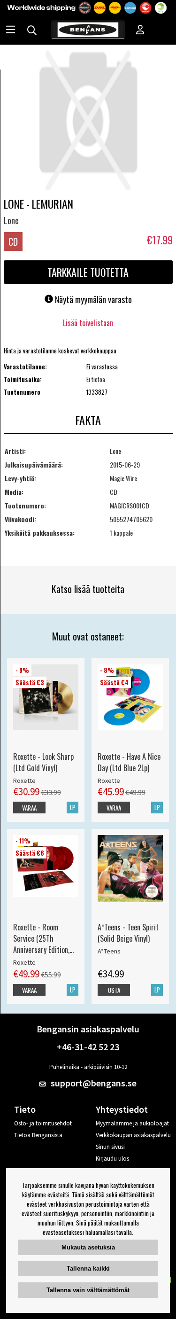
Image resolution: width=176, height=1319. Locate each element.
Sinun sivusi (110, 1147)
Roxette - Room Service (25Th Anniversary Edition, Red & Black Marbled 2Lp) (43, 938)
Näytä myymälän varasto (92, 299)
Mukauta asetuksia (88, 1247)
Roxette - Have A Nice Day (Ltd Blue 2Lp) (129, 762)
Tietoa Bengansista (38, 1135)
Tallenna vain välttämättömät (88, 1290)
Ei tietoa (95, 379)
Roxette (24, 780)
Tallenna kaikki (88, 1268)
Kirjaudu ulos (112, 1159)
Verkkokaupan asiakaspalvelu (133, 1135)
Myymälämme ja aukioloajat (132, 1123)
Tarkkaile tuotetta (88, 272)
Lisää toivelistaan (88, 322)
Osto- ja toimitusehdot (43, 1123)
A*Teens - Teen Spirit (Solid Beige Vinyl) (128, 932)
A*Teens (109, 951)
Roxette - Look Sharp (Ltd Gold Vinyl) (43, 762)
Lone (11, 220)
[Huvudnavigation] (10, 30)
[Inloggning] (140, 30)
